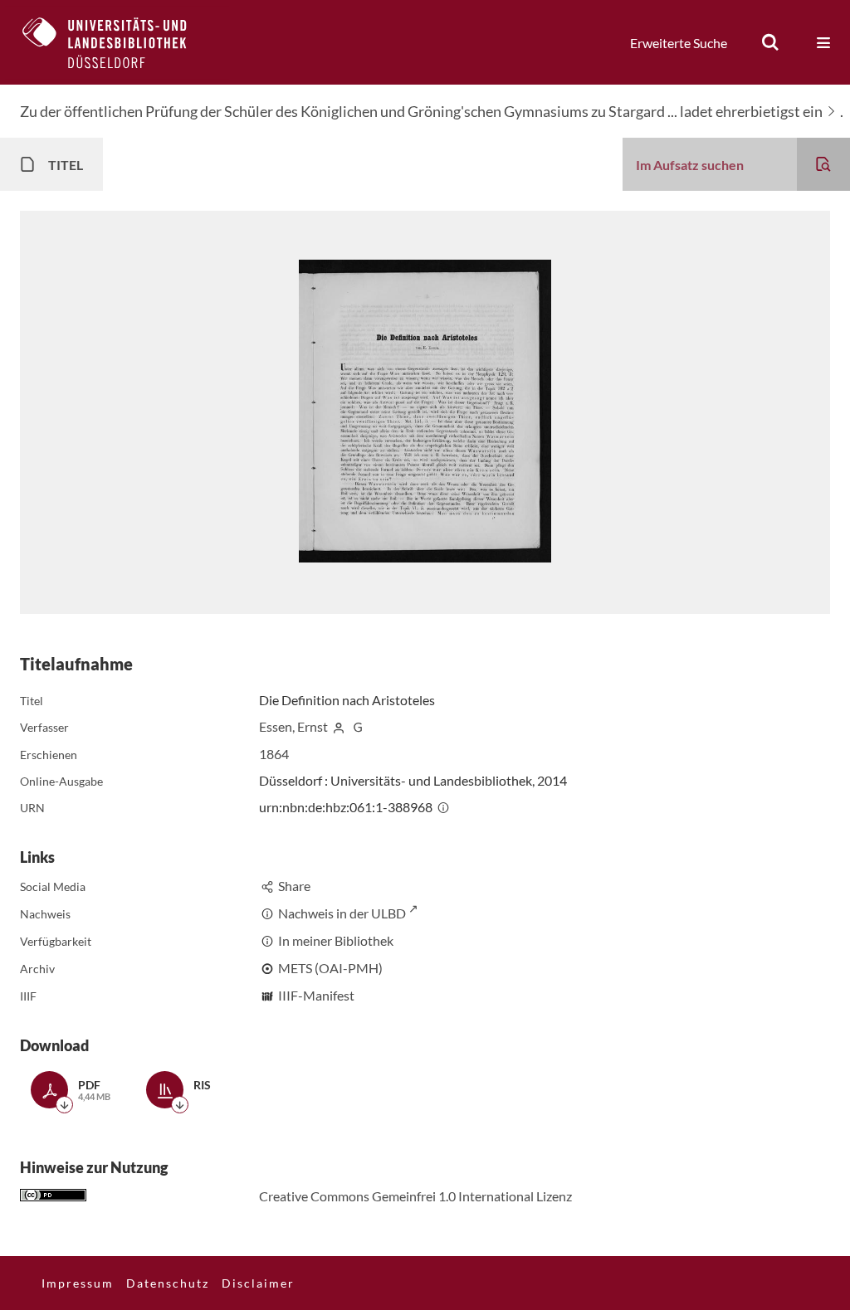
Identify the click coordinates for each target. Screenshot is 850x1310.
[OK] (770, 42)
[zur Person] (338, 726)
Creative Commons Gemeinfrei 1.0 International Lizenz (415, 1196)
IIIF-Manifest (316, 995)
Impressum (78, 1283)
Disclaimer (258, 1283)
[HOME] (117, 42)
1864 (274, 754)
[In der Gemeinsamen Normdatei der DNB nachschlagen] (357, 726)
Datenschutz (167, 1283)
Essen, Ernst (293, 726)
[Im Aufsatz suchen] (823, 164)
